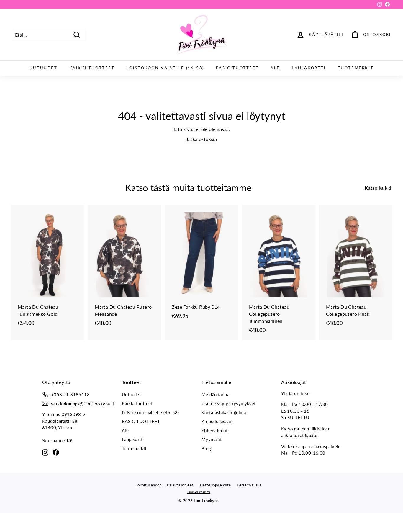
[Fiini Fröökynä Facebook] (56, 452)
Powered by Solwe (198, 491)
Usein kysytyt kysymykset (229, 403)
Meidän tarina (215, 394)
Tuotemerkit (356, 67)
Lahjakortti (309, 67)
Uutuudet (44, 67)
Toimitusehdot (148, 485)
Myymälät (212, 439)
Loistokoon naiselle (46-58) (165, 67)
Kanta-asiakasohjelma (224, 412)
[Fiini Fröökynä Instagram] (45, 452)
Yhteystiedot (215, 430)
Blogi (207, 448)
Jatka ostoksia (201, 139)
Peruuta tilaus (249, 485)
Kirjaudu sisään (217, 421)
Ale (275, 67)
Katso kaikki (378, 187)
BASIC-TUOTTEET (237, 67)
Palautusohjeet (180, 485)
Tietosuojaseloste (215, 485)
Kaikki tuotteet (92, 67)
